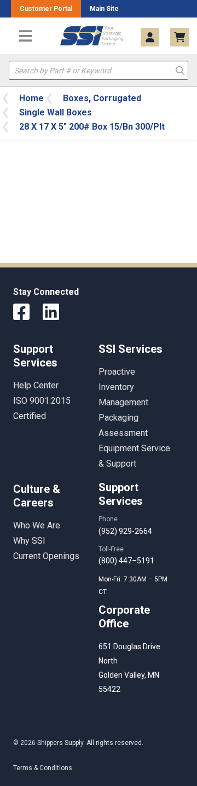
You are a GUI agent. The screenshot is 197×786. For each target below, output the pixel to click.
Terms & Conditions (42, 768)
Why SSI (29, 540)
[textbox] (98, 70)
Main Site (104, 9)
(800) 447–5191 (126, 560)
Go (180, 70)
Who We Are (36, 525)
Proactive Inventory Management (123, 386)
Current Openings (46, 556)
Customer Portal (46, 9)
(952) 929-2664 (125, 531)
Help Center (36, 385)
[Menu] (25, 35)
